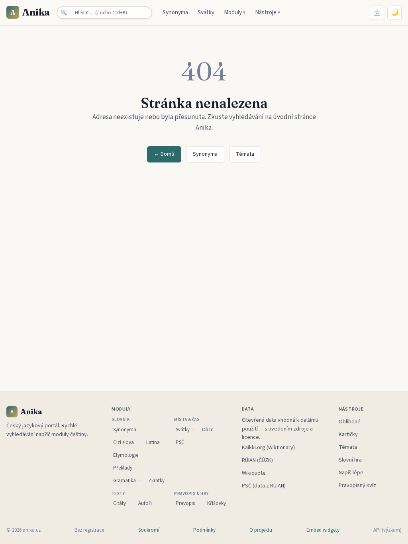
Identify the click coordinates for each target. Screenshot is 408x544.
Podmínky (204, 530)
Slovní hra (350, 460)
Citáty (119, 503)
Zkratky (156, 480)
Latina (153, 442)
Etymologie (125, 455)
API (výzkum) (387, 530)
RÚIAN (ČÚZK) (257, 460)
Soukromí (148, 530)
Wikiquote (254, 473)
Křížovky (216, 503)
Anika (30, 12)
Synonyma (175, 12)
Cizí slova (123, 442)
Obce (207, 429)
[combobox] (104, 12)
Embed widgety (322, 530)
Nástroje (267, 12)
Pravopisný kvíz (357, 485)
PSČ (180, 442)
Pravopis (185, 503)
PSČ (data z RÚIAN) (264, 486)
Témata (245, 154)
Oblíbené (350, 422)
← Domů (164, 154)
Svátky (206, 12)
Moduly (234, 12)
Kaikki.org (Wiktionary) (268, 448)
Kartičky (348, 434)
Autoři (145, 503)
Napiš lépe (351, 473)
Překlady (122, 468)
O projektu (260, 530)
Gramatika (124, 480)
